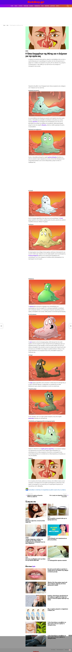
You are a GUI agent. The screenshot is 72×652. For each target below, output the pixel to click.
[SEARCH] (68, 5)
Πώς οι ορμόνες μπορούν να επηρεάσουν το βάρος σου (58, 609)
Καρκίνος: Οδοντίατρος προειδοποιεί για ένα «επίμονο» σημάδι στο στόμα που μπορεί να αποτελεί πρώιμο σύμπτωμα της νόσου (58, 598)
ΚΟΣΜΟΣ (31, 6)
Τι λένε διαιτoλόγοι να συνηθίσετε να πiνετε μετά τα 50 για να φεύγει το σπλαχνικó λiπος (57, 624)
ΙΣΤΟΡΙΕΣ (20, 6)
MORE (57, 6)
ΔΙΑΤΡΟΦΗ (52, 6)
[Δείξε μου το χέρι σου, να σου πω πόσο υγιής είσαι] (36, 511)
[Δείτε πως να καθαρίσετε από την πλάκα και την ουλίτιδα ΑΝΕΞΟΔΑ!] (36, 551)
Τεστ (49, 536)
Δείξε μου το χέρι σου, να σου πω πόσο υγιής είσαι (35, 521)
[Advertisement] (36, 16)
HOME (12, 6)
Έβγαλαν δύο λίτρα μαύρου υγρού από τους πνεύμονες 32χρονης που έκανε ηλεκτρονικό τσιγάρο (57, 584)
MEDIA (16, 6)
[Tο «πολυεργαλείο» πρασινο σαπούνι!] (58, 552)
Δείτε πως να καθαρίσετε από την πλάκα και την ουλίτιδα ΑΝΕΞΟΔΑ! (35, 559)
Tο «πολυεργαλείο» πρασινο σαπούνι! (57, 560)
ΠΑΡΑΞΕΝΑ (26, 6)
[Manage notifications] (70, 650)
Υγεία (33, 566)
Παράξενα (27, 519)
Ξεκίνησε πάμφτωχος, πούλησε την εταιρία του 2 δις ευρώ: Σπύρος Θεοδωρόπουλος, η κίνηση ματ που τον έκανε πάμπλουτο (35, 541)
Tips (49, 516)
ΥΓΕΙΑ (42, 6)
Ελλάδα (27, 537)
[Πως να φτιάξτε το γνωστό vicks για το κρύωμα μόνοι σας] (58, 510)
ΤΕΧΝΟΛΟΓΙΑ (37, 6)
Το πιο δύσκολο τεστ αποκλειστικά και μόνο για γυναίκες (57, 539)
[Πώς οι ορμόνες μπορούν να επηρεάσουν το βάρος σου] (35, 614)
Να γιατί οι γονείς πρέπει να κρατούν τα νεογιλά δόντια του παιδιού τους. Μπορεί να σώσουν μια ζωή (58, 570)
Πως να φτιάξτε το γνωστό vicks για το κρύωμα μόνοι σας (57, 519)
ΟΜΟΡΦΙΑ (47, 6)
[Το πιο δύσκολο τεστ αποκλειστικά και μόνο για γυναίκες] (58, 530)
